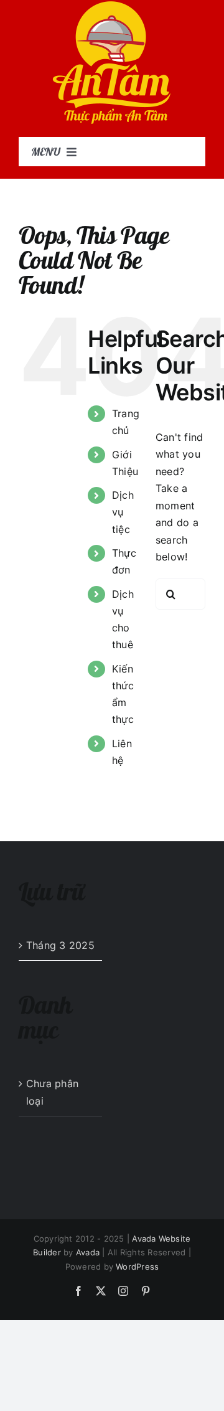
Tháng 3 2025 (60, 945)
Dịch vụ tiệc (123, 512)
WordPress (137, 1267)
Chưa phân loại (52, 1092)
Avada (88, 1252)
